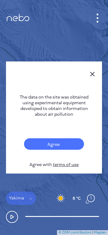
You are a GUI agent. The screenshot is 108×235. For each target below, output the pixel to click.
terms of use (66, 165)
